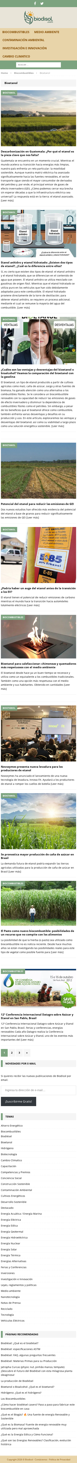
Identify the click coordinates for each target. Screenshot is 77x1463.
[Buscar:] (38, 64)
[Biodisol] (38, 17)
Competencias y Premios (15, 1172)
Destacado (7, 1207)
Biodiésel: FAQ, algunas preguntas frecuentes (28, 1355)
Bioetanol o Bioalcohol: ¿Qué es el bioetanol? (27, 1386)
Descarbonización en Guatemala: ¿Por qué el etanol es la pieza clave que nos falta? (37, 153)
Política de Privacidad (59, 1459)
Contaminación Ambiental (23, 40)
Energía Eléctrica (11, 1219)
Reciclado (6, 1309)
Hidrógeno (7, 1148)
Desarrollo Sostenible (14, 1202)
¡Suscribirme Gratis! (18, 1101)
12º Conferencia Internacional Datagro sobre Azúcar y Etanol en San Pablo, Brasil (37, 1016)
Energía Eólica (9, 1225)
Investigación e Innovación (25, 48)
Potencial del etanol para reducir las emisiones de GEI (37, 504)
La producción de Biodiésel (17, 1381)
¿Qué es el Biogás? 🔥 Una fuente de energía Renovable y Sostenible (35, 1416)
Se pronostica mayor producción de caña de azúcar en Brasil (37, 856)
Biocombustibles (15, 32)
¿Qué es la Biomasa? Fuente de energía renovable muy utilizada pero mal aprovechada (33, 1426)
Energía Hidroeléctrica (14, 1237)
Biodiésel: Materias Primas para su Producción (29, 1361)
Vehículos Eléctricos (13, 1320)
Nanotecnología (10, 1297)
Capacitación (8, 1166)
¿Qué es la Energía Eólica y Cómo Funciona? (27, 1434)
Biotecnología (9, 1154)
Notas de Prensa (11, 1302)
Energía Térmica (10, 1255)
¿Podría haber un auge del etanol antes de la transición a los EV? (38, 590)
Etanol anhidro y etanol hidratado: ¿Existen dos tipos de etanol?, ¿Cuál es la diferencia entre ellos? (37, 264)
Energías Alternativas (13, 1261)
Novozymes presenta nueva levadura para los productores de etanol (32, 768)
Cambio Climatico (16, 56)
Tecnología (7, 1314)
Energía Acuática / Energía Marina (21, 1213)
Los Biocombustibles (13, 1398)
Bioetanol (6, 1142)
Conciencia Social (11, 1178)
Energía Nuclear (10, 1243)
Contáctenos (41, 1459)
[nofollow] (35, 3)
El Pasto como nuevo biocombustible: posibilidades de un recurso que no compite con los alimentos (37, 932)
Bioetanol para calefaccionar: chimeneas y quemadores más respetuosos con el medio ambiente (38, 665)
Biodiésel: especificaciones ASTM (20, 1349)
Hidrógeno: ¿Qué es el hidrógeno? (21, 1392)
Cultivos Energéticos (13, 1196)
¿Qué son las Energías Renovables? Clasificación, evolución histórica (36, 1442)
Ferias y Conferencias (14, 1267)
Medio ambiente (46, 32)
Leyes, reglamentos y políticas (19, 1285)
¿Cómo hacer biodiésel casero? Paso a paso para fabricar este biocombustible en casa (38, 1406)
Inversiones (8, 1273)
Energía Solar (9, 1249)
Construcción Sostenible (15, 1184)
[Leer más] (7, 200)
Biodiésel (6, 1136)
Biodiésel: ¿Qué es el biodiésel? (19, 1343)
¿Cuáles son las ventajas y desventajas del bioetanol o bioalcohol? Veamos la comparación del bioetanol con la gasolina (37, 373)
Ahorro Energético (12, 1125)
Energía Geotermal (12, 1231)
